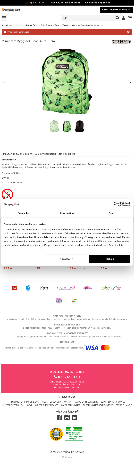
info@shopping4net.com (67, 388)
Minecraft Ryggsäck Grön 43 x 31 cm (87, 25)
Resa (57, 25)
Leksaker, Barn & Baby (27, 25)
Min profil (16, 402)
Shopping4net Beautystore (98, 405)
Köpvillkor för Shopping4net (42, 405)
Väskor (65, 25)
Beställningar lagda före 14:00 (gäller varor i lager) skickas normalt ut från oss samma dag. (67, 326)
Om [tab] (111, 213)
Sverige (66, 457)
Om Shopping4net (70, 405)
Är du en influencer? (86, 402)
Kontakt (68, 402)
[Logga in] (123, 18)
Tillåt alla (109, 258)
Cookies (120, 402)
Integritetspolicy (13, 405)
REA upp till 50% (34, 2)
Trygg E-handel (124, 405)
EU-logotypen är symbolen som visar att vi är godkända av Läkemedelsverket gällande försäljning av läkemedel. (67, 335)
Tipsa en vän (68, 154)
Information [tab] (67, 213)
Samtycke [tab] (23, 213)
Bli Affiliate (107, 402)
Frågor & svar (32, 402)
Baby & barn (46, 25)
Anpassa (65, 258)
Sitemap (79, 452)
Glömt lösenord (51, 402)
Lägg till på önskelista (18, 154)
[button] (129, 18)
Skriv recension (46, 154)
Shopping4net (8, 25)
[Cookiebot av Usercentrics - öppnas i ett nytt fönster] (116, 204)
